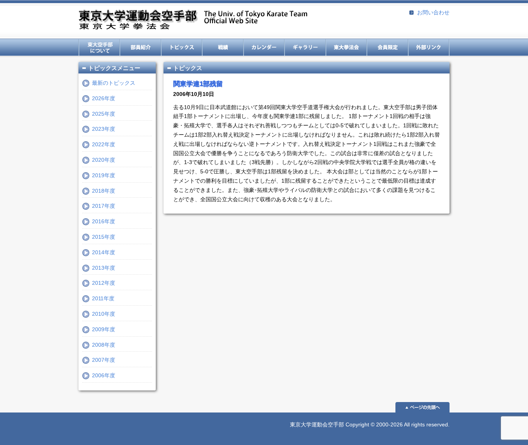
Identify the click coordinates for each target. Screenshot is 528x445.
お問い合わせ (433, 12)
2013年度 (103, 268)
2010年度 (103, 314)
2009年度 (103, 329)
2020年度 (103, 160)
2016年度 (103, 221)
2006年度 (103, 375)
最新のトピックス (113, 83)
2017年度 (103, 206)
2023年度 (103, 129)
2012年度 (103, 283)
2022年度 (103, 144)
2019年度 (103, 175)
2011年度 (103, 298)
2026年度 (103, 98)
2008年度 (103, 345)
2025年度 (103, 114)
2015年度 (103, 237)
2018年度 (103, 191)
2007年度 (103, 360)
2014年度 (103, 252)
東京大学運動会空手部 (192, 20)
